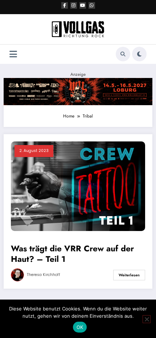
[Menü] (13, 54)
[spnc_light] (139, 54)
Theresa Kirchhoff (43, 274)
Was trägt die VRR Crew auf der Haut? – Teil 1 (72, 254)
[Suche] (123, 54)
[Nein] (147, 319)
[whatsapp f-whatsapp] (92, 5)
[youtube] (82, 5)
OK (80, 327)
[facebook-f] (64, 5)
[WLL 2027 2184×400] (78, 91)
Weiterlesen (129, 275)
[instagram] (73, 5)
